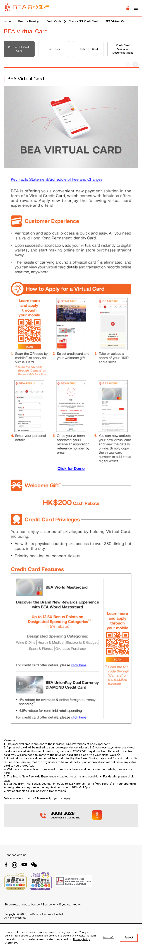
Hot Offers (54, 49)
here (7, 773)
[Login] (128, 8)
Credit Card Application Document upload (122, 49)
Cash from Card (88, 49)
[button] (135, 64)
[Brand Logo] (26, 8)
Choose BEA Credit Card (83, 21)
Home (7, 21)
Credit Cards (53, 21)
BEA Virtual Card (116, 21)
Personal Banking (28, 21)
